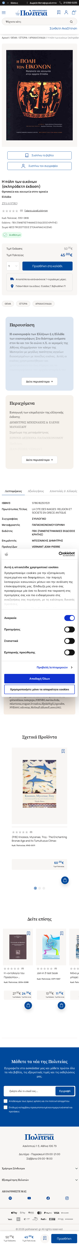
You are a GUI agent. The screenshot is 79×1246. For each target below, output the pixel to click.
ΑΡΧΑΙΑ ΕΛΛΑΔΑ (37, 37)
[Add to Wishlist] (44, 1238)
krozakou (36, 704)
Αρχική (5, 37)
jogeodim (59, 704)
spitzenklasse (16, 700)
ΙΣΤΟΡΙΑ (23, 37)
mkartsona (15, 704)
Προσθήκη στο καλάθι (47, 266)
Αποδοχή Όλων (39, 678)
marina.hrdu (52, 700)
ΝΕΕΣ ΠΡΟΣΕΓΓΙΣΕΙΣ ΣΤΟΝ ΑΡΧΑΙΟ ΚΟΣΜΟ (30, 227)
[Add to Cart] (65, 880)
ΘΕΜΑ (14, 37)
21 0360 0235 (70, 2)
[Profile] (66, 12)
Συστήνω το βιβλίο (43, 155)
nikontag (25, 707)
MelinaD (35, 707)
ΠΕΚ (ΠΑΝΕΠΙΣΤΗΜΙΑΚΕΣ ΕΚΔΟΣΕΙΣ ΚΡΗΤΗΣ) (35, 222)
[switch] (69, 629)
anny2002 (55, 707)
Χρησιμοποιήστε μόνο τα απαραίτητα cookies (39, 689)
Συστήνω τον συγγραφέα (43, 166)
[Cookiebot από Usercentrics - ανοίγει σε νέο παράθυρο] (59, 554)
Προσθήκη (64, 1239)
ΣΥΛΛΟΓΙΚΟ (9, 203)
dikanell (45, 707)
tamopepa (29, 700)
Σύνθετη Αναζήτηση (63, 28)
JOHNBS (40, 700)
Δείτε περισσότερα (39, 381)
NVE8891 (14, 707)
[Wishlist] (58, 12)
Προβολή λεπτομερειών (52, 667)
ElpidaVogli (48, 704)
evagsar (26, 704)
